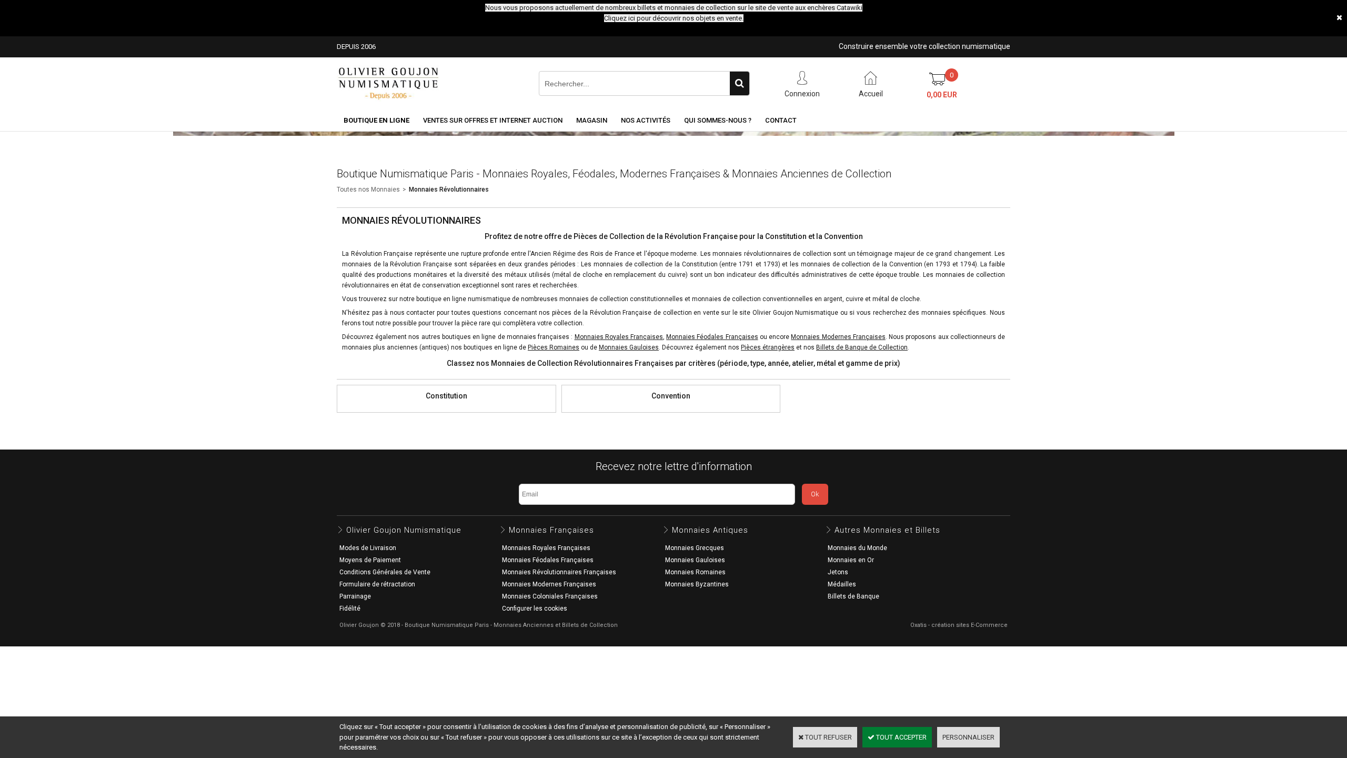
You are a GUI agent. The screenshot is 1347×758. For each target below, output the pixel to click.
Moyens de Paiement (370, 560)
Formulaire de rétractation (377, 584)
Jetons (838, 572)
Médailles (842, 584)
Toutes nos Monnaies (368, 189)
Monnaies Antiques (710, 530)
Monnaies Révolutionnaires (449, 189)
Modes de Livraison (367, 548)
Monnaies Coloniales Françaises (550, 596)
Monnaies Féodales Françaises (712, 337)
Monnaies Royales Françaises (546, 548)
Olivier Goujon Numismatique (403, 530)
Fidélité (349, 608)
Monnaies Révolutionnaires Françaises (559, 572)
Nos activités (645, 120)
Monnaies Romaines (695, 572)
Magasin (591, 120)
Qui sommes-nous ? (717, 120)
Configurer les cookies (534, 608)
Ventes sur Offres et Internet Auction (492, 120)
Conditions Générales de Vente (384, 572)
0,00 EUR (942, 95)
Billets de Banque (853, 596)
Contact (781, 120)
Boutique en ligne (376, 120)
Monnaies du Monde (857, 548)
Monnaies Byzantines (697, 584)
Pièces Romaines (553, 347)
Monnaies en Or (851, 560)
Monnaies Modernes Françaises (838, 337)
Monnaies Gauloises (695, 560)
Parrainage (355, 596)
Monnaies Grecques (694, 548)
